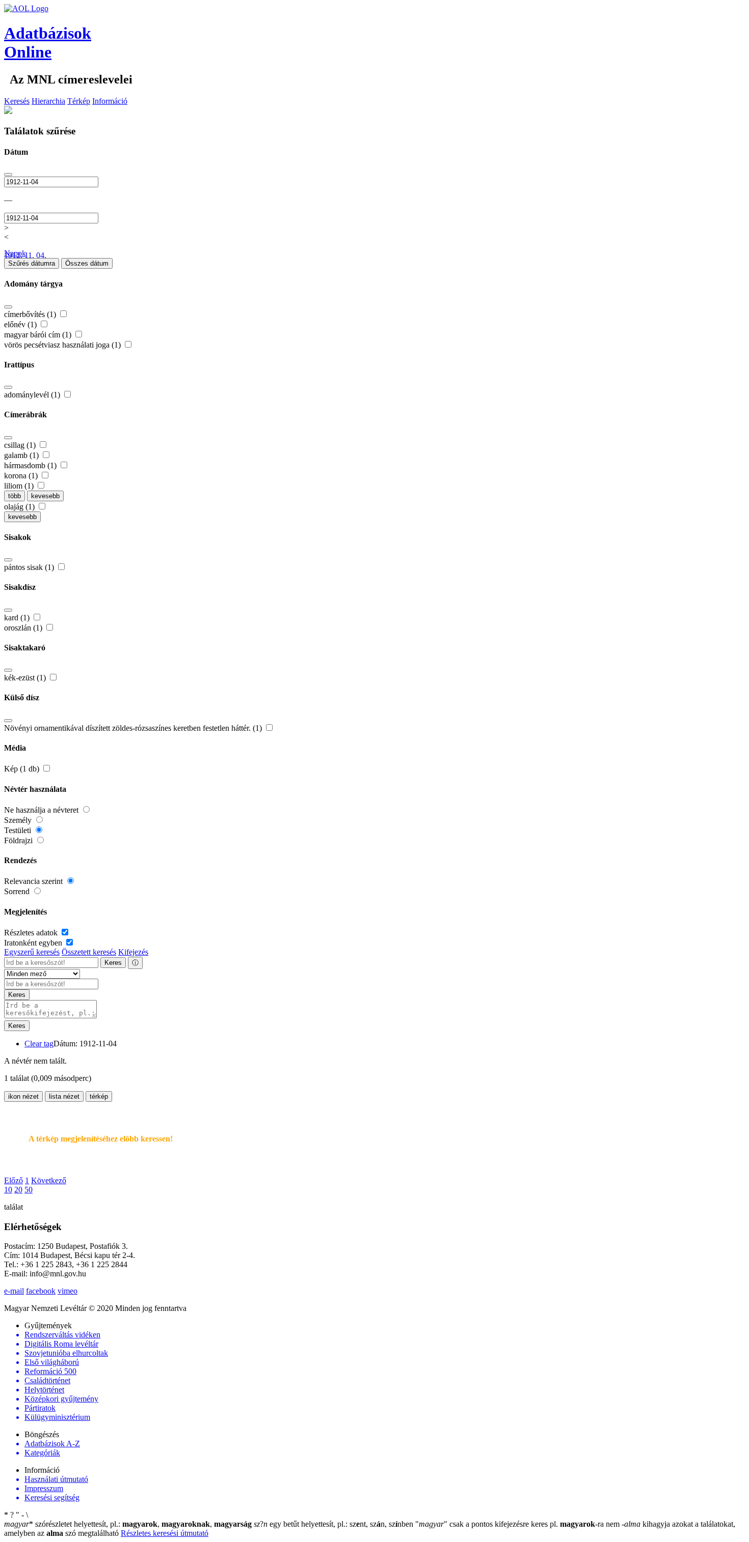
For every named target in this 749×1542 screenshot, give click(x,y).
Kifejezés (133, 952)
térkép (99, 1096)
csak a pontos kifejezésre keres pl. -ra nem (518, 1524)
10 (8, 1189)
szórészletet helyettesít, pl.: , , (128, 1524)
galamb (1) (22, 455)
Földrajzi (19, 840)
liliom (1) (20, 485)
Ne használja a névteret (42, 810)
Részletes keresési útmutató (164, 1533)
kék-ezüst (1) (26, 677)
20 (18, 1189)
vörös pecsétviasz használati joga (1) (63, 344)
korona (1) (22, 475)
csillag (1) (21, 445)
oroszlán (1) (24, 627)
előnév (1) (21, 324)
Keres (113, 962)
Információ (109, 101)
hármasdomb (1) (31, 465)
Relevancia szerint (34, 881)
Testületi (18, 830)
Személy (19, 820)
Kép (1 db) (22, 768)
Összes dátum (87, 263)
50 (28, 1189)
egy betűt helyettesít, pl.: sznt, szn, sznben (334, 1524)
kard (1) (18, 617)
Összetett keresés (89, 952)
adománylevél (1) (33, 394)
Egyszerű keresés (32, 952)
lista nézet (64, 1096)
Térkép (78, 101)
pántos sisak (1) (30, 567)
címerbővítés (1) (31, 314)
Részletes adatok (32, 932)
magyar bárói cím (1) (38, 334)
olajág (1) (20, 506)
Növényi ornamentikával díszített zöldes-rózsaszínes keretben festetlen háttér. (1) (134, 728)
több (14, 496)
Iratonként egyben (34, 942)
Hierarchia (48, 101)
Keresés (17, 101)
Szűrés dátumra (31, 263)
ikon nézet (23, 1096)
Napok (15, 253)
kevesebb (45, 496)
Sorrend (18, 891)
